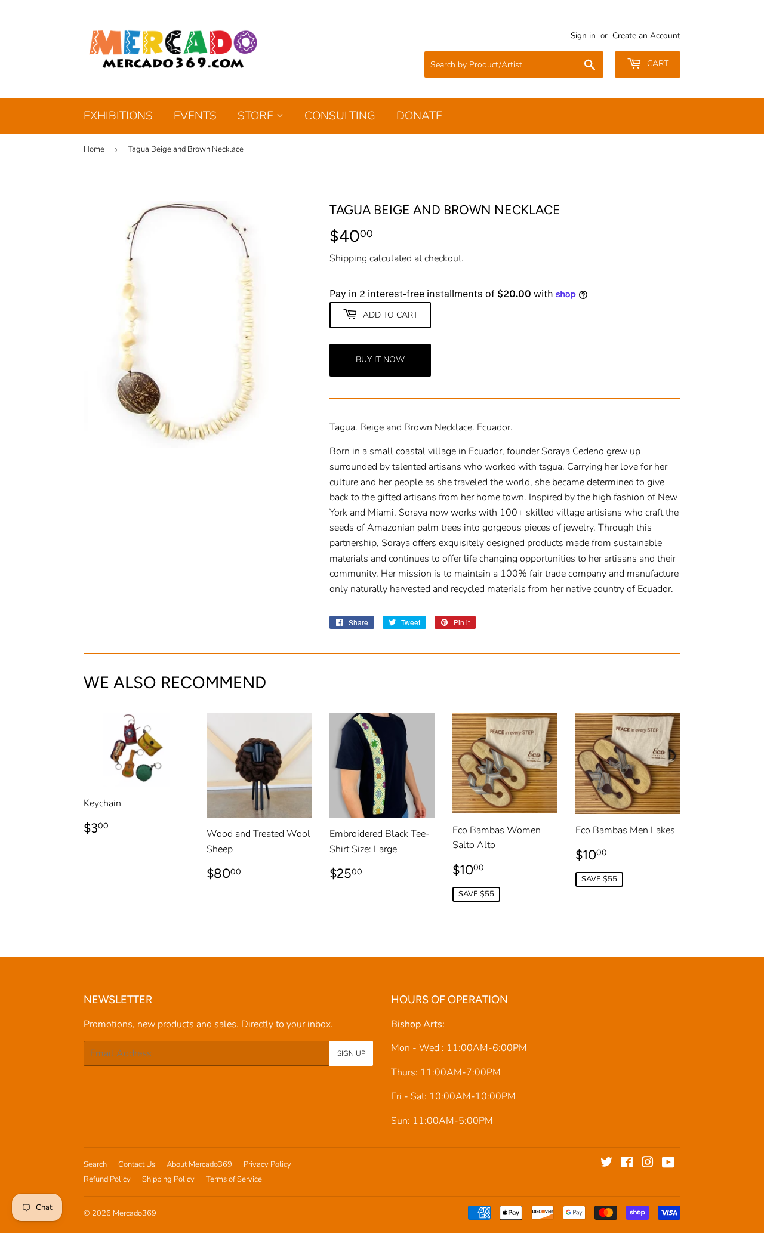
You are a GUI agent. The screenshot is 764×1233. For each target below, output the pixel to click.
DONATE (419, 116)
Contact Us (136, 1164)
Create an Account (646, 35)
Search (95, 1164)
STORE (257, 116)
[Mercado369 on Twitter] (606, 1163)
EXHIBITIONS (118, 116)
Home (94, 149)
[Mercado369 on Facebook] (627, 1163)
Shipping (348, 258)
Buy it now (380, 359)
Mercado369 (134, 1213)
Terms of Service (234, 1179)
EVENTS (195, 116)
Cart (656, 63)
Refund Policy (107, 1179)
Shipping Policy (168, 1179)
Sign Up (351, 1053)
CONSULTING (339, 116)
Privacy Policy (267, 1164)
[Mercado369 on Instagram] (648, 1163)
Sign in (583, 35)
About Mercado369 (199, 1164)
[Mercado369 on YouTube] (668, 1163)
